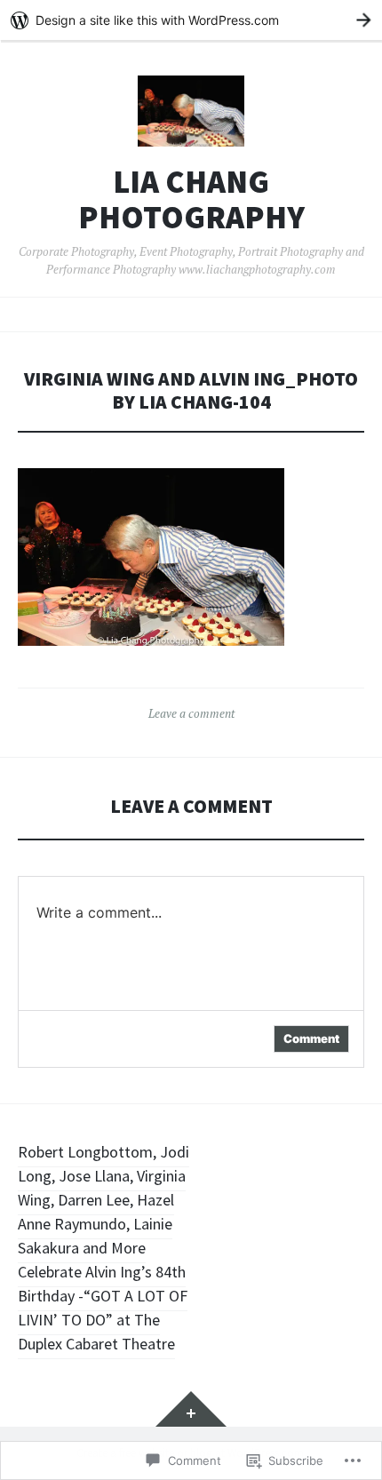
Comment (311, 1038)
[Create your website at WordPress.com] (191, 20)
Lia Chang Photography (191, 199)
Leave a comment (191, 713)
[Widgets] (191, 1409)
